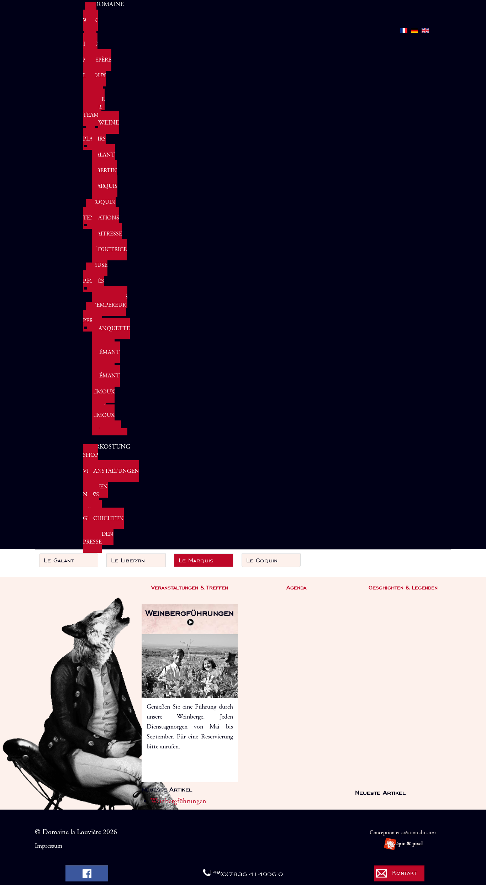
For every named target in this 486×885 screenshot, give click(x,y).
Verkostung (108, 447)
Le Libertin (104, 166)
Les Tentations (101, 214)
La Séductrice (109, 245)
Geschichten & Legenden (103, 526)
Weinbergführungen (190, 613)
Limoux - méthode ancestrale (109, 427)
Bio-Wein (90, 16)
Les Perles (92, 316)
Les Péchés (93, 277)
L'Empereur (109, 305)
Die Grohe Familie (94, 91)
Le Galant (103, 150)
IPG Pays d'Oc (90, 36)
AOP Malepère (97, 56)
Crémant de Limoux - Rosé (106, 391)
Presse (92, 542)
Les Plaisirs (94, 135)
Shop (90, 455)
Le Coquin (104, 198)
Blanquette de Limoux (111, 336)
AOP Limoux (94, 71)
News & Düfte (92, 502)
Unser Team (92, 111)
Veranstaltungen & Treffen (111, 479)
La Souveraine (109, 293)
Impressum (48, 845)
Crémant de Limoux (106, 360)
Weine (108, 122)
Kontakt (404, 872)
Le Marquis (104, 182)
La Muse (99, 261)
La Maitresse (107, 229)
